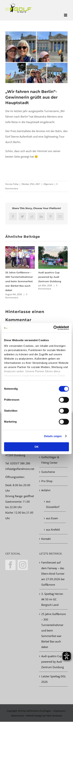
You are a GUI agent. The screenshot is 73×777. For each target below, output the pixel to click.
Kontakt (46, 538)
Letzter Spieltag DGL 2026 (53, 679)
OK (37, 446)
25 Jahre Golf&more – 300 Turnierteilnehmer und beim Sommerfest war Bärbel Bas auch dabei (19, 281)
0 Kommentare (16, 296)
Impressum (59, 710)
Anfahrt (45, 490)
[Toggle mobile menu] (66, 15)
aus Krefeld (53, 529)
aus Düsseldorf (52, 504)
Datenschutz (17, 715)
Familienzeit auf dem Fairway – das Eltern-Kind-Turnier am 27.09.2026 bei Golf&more (52, 573)
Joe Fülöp (14, 184)
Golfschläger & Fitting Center (50, 459)
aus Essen (52, 518)
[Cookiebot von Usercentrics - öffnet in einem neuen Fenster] (53, 328)
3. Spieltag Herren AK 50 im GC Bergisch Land (52, 599)
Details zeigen (53, 436)
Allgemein (48, 184)
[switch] (64, 400)
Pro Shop (46, 481)
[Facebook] (10, 565)
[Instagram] (23, 565)
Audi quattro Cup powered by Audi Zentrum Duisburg (49, 277)
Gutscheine (48, 472)
